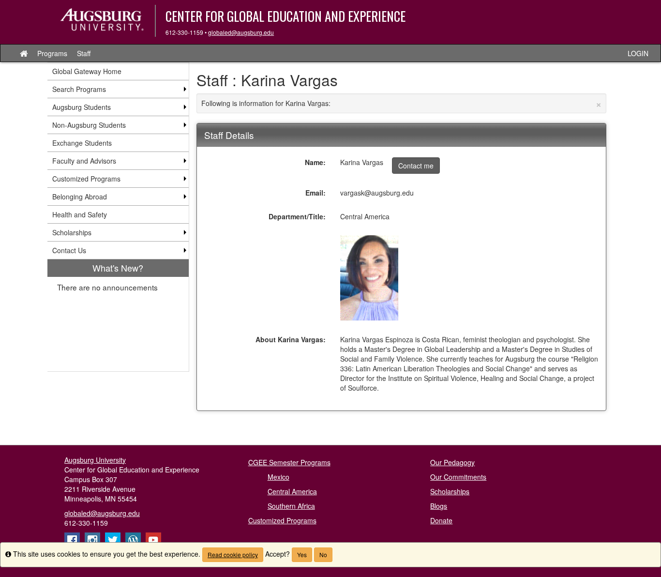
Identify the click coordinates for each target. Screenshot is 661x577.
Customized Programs (282, 520)
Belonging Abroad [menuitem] (79, 196)
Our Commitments (458, 477)
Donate (441, 520)
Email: (315, 192)
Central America (292, 491)
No (323, 554)
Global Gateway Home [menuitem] (86, 71)
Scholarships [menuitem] (71, 232)
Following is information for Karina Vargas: (401, 103)
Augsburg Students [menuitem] (81, 107)
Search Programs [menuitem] (79, 89)
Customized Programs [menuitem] (86, 178)
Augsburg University (95, 460)
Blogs (438, 506)
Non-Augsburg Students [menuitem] (89, 125)
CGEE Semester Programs (289, 462)
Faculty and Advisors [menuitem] (84, 161)
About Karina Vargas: (290, 339)
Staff (83, 53)
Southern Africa (291, 506)
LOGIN (638, 53)
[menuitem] (118, 315)
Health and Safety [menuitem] (79, 214)
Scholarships (449, 491)
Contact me (416, 165)
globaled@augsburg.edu (241, 32)
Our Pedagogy (452, 462)
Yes (302, 554)
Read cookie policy (233, 554)
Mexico (278, 477)
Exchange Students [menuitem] (82, 143)
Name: (315, 162)
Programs (52, 53)
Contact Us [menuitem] (69, 250)
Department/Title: (297, 216)
